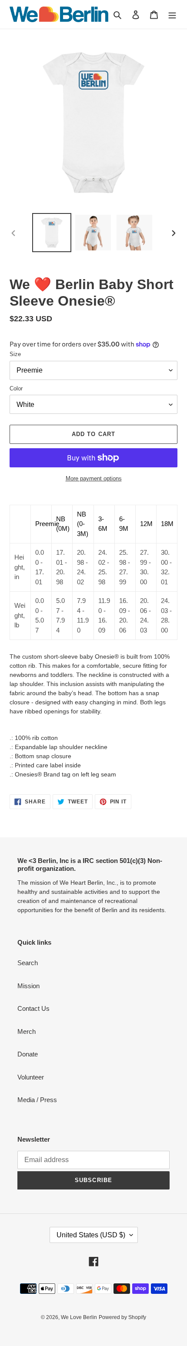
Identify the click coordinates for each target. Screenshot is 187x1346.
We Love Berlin (79, 1317)
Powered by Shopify (122, 1317)
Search (27, 962)
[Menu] (172, 14)
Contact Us (33, 1008)
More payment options (94, 478)
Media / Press (37, 1099)
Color (16, 388)
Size (15, 354)
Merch (26, 1031)
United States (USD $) (91, 1235)
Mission (28, 986)
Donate (27, 1054)
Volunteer (30, 1077)
